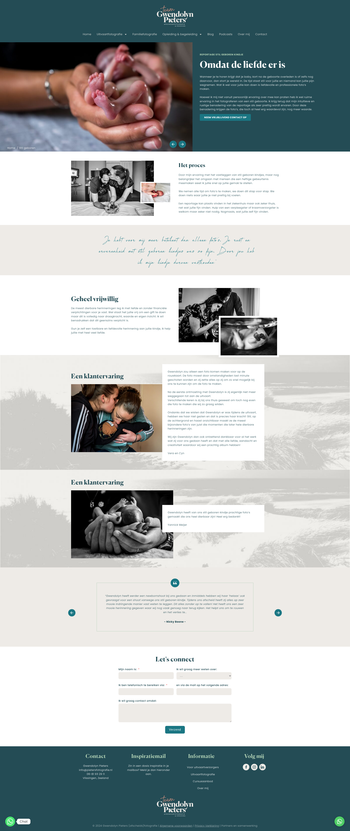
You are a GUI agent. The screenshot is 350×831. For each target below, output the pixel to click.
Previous (173, 144)
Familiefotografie (145, 34)
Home (87, 34)
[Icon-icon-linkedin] (262, 767)
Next (182, 144)
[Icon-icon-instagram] (254, 767)
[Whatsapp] (10, 821)
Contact (261, 34)
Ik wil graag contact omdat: (137, 701)
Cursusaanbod (203, 781)
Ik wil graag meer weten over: (196, 669)
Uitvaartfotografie (109, 34)
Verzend (175, 729)
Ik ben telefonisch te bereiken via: (141, 685)
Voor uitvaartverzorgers (203, 767)
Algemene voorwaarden (176, 826)
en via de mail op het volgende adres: (202, 685)
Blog (210, 34)
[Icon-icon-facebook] (246, 767)
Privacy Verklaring (207, 826)
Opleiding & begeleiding (179, 34)
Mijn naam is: (127, 669)
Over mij (244, 34)
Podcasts (225, 34)
